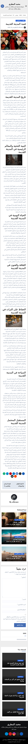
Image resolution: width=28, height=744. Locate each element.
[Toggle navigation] (26, 6)
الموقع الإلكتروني (21, 609)
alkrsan (21, 27)
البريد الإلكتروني (21, 604)
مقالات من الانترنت (20, 20)
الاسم (24, 599)
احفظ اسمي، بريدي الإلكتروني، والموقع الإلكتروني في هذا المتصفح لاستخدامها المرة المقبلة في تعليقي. (14, 619)
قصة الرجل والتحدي (18, 539)
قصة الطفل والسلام (18, 522)
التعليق (23, 577)
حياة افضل (20, 660)
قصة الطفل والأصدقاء (18, 556)
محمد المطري (14, 4)
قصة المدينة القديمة (16, 24)
